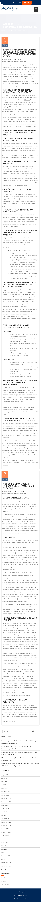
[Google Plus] (20, 2)
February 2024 (5, 856)
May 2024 (4, 846)
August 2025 (5, 808)
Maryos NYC (9, 8)
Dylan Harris (7, 59)
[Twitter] (13, 2)
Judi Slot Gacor (19, 491)
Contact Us (27, 3)
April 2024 (4, 849)
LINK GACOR (4, 881)
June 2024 (4, 842)
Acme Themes (26, 899)
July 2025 (4, 812)
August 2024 (5, 835)
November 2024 (6, 825)
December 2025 (6, 798)
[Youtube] (16, 2)
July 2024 (4, 839)
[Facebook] (10, 2)
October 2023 (5, 869)
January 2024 (5, 859)
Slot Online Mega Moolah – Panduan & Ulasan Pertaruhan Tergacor (18, 486)
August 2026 (5, 775)
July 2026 (4, 778)
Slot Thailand (18, 59)
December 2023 (6, 862)
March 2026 (4, 788)
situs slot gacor (5, 884)
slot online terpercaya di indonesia (15, 62)
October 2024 (5, 829)
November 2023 (6, 866)
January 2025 (5, 819)
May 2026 (4, 781)
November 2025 (6, 802)
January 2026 (5, 795)
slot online (27, 100)
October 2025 (5, 805)
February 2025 (5, 815)
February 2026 (5, 792)
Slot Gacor (4, 878)
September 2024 (6, 832)
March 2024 (4, 852)
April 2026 (4, 785)
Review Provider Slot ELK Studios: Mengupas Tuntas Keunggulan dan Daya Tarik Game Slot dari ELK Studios (19, 53)
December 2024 (6, 822)
